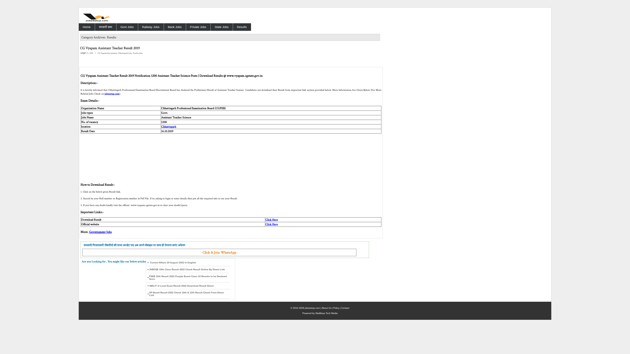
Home (87, 27)
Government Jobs (100, 232)
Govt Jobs (127, 27)
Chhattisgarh (168, 126)
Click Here (271, 220)
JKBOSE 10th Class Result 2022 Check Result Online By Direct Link (187, 269)
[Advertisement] (179, 157)
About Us (326, 308)
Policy (336, 308)
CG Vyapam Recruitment (107, 53)
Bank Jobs (175, 27)
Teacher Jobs (138, 53)
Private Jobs (198, 27)
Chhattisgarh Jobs (125, 53)
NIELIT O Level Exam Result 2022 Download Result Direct (181, 286)
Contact (345, 308)
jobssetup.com (112, 94)
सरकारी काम (105, 27)
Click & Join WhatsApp (219, 252)
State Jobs (222, 27)
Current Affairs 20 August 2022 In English (173, 262)
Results (242, 27)
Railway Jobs (150, 27)
